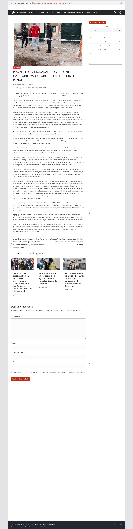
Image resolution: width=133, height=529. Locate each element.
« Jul (90, 58)
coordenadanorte (28, 84)
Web (12, 362)
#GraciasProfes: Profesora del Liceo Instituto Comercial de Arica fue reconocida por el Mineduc (66, 242)
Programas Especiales (72, 12)
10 (91, 41)
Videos (58, 12)
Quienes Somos (91, 12)
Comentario (16, 316)
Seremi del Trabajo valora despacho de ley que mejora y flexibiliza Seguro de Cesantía (48, 278)
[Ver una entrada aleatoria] (119, 12)
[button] (82, 12)
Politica (50, 12)
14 (110, 41)
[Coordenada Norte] (13, 12)
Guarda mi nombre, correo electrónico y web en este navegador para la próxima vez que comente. (49, 372)
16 (119, 41)
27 (105, 49)
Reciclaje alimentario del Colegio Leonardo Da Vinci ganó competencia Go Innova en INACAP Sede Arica (74, 279)
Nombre (14, 343)
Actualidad (21, 12)
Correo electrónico (18, 352)
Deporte (32, 12)
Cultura (41, 12)
